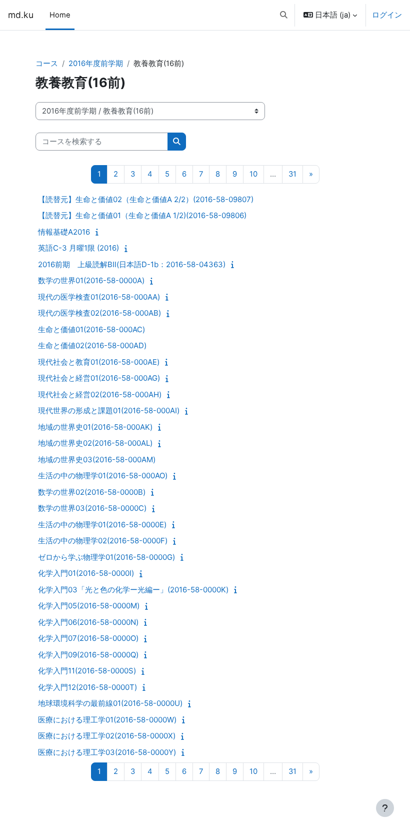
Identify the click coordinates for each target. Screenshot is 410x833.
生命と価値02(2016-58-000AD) (92, 345)
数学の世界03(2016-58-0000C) (92, 508)
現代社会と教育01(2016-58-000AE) (99, 362)
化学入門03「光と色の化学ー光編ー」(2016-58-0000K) (133, 589)
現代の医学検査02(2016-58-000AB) (99, 313)
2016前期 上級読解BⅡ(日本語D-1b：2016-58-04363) (132, 264)
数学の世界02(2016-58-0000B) (92, 492)
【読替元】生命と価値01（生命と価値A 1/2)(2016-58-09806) (142, 215)
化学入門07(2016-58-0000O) (88, 638)
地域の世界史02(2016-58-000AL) (95, 443)
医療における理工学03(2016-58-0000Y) (107, 752)
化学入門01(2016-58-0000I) (86, 573)
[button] (283, 15)
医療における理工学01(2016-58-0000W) (107, 719)
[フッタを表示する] (385, 808)
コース (47, 63)
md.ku (21, 15)
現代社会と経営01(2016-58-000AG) (99, 378)
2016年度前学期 (95, 63)
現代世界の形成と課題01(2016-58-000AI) (109, 410)
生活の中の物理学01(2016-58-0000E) (102, 524)
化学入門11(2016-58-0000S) (87, 670)
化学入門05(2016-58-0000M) (89, 605)
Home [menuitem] (60, 15)
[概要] (99, 232)
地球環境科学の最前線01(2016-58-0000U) (110, 703)
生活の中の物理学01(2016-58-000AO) (103, 475)
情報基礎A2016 (64, 232)
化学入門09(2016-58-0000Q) (88, 654)
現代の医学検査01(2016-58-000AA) (99, 297)
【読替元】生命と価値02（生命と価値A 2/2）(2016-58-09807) (146, 199)
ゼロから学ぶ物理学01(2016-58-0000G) (106, 557)
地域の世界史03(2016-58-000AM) (97, 459)
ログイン (387, 15)
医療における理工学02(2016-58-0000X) (107, 735)
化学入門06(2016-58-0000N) (88, 622)
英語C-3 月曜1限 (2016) (78, 248)
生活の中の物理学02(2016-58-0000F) (103, 540)
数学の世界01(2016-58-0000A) (91, 280)
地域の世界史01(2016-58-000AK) (95, 427)
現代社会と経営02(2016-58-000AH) (100, 394)
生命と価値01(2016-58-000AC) (91, 329)
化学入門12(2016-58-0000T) (87, 687)
